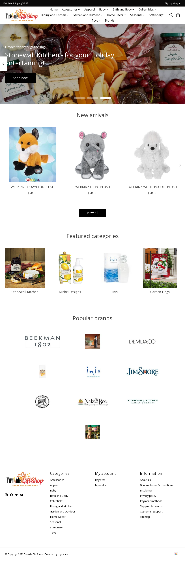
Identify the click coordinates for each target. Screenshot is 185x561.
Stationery (56, 527)
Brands (109, 20)
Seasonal (55, 522)
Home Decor (58, 516)
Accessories (57, 480)
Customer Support (151, 511)
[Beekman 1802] (42, 341)
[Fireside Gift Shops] (21, 15)
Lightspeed (63, 554)
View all (92, 213)
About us (145, 480)
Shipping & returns (151, 506)
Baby (53, 490)
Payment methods (151, 501)
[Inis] (92, 372)
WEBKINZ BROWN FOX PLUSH (32, 187)
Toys (53, 532)
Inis (115, 292)
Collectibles (57, 501)
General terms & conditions (156, 485)
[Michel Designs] (42, 402)
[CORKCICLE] (92, 341)
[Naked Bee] (92, 402)
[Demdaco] (142, 341)
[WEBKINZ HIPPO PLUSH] (92, 154)
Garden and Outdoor (62, 511)
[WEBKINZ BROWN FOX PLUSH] (32, 154)
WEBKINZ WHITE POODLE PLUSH (152, 187)
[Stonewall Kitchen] (142, 402)
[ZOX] (92, 432)
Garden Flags (160, 292)
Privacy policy (148, 495)
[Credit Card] (176, 554)
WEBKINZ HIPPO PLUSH (92, 187)
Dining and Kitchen (61, 506)
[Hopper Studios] (42, 372)
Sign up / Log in (172, 3)
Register (100, 480)
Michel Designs (70, 292)
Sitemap (145, 516)
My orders (101, 485)
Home (54, 9)
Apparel (89, 9)
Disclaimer (146, 490)
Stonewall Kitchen (25, 292)
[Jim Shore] (142, 372)
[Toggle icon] (171, 15)
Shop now (20, 78)
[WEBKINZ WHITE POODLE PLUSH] (152, 154)
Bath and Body (59, 495)
